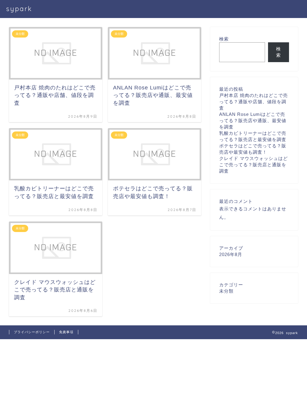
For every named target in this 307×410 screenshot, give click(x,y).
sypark (19, 9)
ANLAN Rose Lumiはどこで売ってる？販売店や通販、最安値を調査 (252, 120)
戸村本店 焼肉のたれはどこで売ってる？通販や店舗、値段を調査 (253, 101)
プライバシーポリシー (32, 332)
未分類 (226, 291)
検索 (224, 38)
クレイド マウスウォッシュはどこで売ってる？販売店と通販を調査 (253, 164)
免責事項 (66, 332)
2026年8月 (230, 254)
